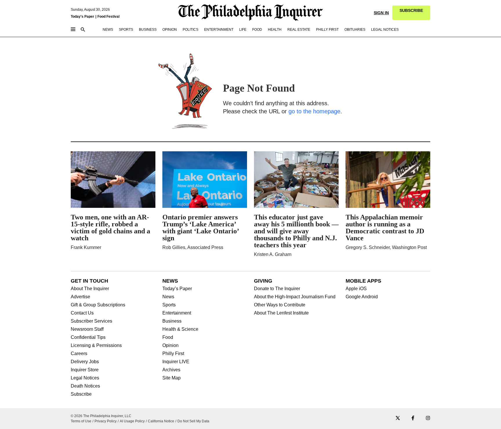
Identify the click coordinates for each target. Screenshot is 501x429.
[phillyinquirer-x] (397, 418)
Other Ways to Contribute (279, 305)
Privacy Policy (106, 421)
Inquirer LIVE (175, 361)
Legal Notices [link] (385, 30)
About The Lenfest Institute (281, 313)
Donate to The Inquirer (277, 288)
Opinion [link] (169, 30)
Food (167, 337)
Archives (171, 370)
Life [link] (242, 30)
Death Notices (85, 386)
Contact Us (82, 313)
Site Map (171, 378)
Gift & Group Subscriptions (98, 305)
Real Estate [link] (298, 30)
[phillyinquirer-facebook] (413, 418)
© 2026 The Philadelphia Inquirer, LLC (101, 416)
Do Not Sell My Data (193, 421)
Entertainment (176, 313)
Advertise (80, 297)
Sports (169, 305)
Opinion (170, 345)
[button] (411, 12)
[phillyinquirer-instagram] (428, 418)
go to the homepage (314, 111)
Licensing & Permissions (96, 345)
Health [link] (275, 30)
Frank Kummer (86, 247)
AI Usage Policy (132, 421)
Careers (79, 353)
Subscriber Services (91, 321)
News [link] (108, 30)
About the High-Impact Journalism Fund (294, 297)
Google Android (362, 297)
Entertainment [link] (218, 30)
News (168, 297)
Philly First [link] (327, 30)
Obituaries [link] (354, 30)
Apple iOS (356, 288)
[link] (411, 12)
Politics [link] (190, 30)
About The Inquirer (90, 288)
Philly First (173, 353)
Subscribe (81, 394)
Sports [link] (126, 30)
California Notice (161, 421)
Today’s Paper (177, 288)
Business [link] (148, 30)
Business (171, 321)
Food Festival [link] (108, 16)
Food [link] (257, 30)
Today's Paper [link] (82, 16)
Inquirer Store (85, 370)
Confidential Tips (88, 337)
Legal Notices (85, 378)
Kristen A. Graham (272, 254)
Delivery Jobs (85, 361)
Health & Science (180, 329)
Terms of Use (81, 421)
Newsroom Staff (87, 329)
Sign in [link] (381, 12)
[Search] (83, 30)
